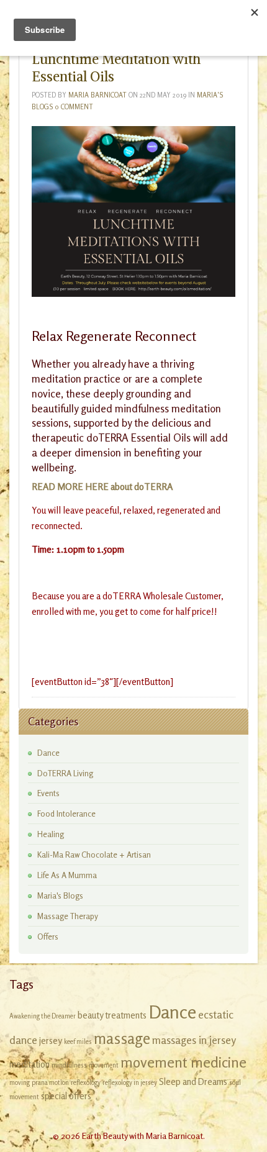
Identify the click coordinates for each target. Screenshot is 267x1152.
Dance (48, 753)
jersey (50, 1040)
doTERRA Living (65, 773)
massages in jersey (194, 1039)
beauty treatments (112, 1015)
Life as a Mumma (67, 875)
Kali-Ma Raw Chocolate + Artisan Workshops (94, 855)
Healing (50, 834)
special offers (66, 1096)
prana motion (50, 1083)
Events (48, 793)
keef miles (78, 1042)
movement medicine (183, 1062)
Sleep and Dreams (193, 1081)
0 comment (74, 106)
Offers (47, 936)
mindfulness (69, 1065)
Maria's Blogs (60, 895)
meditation (29, 1064)
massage (122, 1038)
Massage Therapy (67, 916)
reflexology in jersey (129, 1083)
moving (19, 1083)
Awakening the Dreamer (42, 1016)
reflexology (86, 1083)
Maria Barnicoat (97, 95)
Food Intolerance (66, 814)
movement (104, 1065)
